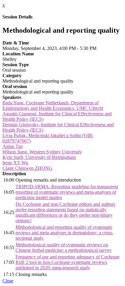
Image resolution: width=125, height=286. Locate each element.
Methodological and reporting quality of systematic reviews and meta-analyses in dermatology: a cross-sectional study (64, 233)
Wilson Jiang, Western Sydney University (42, 151)
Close (7, 280)
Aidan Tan (12, 146)
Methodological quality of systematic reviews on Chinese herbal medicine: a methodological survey (63, 247)
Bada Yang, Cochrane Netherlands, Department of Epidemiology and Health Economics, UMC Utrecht (52, 105)
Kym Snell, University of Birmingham (39, 157)
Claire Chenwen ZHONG (27, 168)
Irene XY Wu (15, 162)
